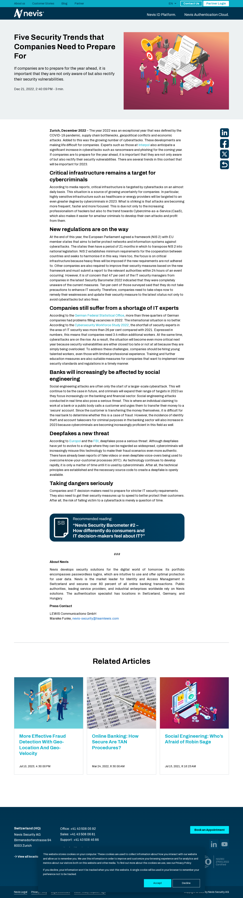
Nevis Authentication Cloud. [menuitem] (206, 15)
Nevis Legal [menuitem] (20, 892)
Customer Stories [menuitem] (43, 3)
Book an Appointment (209, 829)
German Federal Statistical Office (99, 315)
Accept (157, 883)
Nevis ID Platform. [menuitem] (161, 15)
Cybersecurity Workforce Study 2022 (102, 325)
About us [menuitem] (19, 3)
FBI (96, 441)
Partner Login (216, 3)
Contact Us (191, 3)
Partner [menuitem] (79, 3)
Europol (75, 441)
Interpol (144, 145)
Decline (186, 883)
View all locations (30, 856)
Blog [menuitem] (64, 3)
